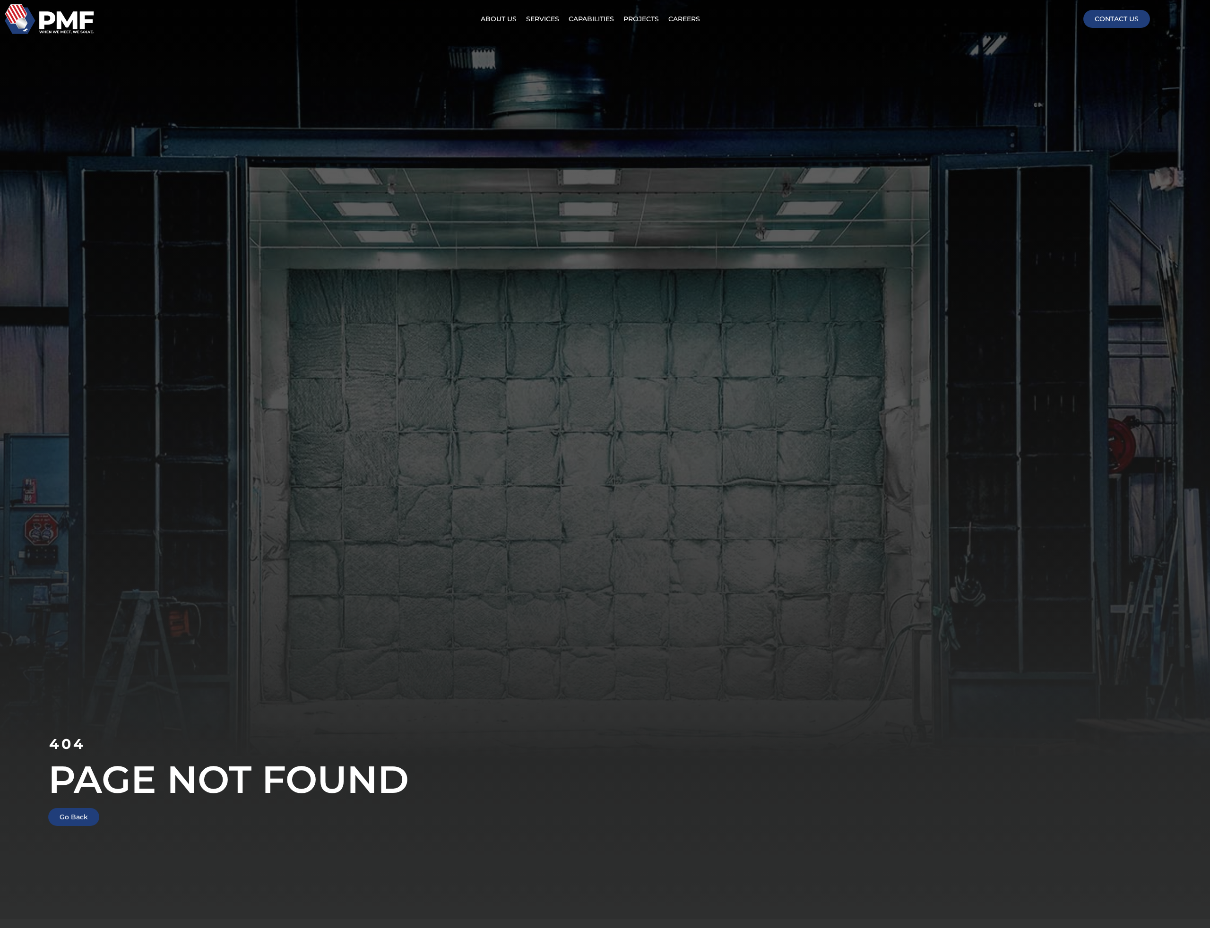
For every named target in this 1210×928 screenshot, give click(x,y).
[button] (542, 19)
